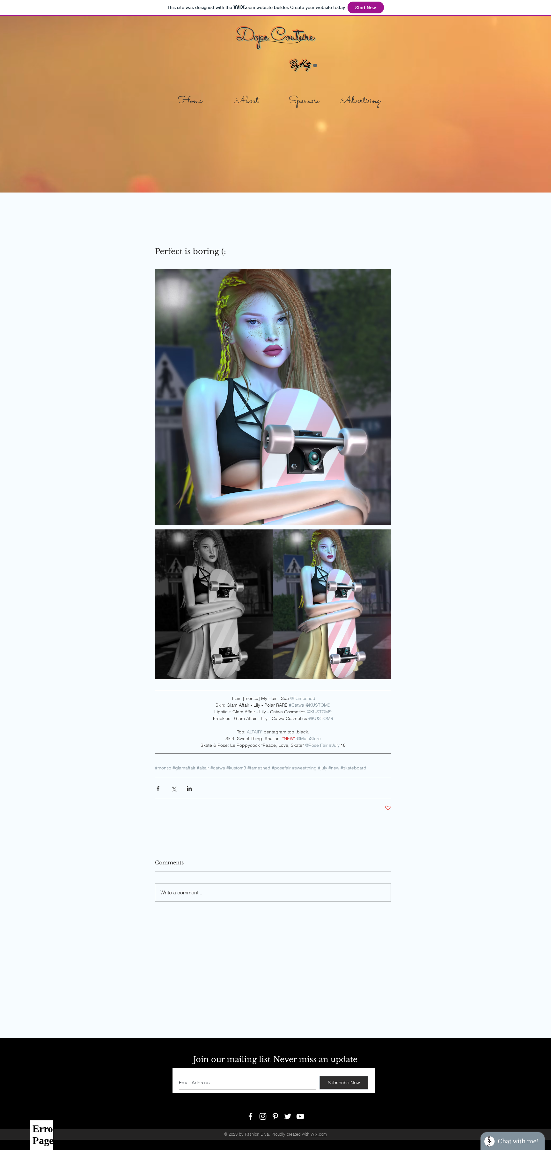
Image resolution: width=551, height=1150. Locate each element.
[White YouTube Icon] (300, 1116)
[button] (303, 98)
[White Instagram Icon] (263, 1116)
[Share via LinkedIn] (189, 788)
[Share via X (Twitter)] (174, 788)
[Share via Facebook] (158, 788)
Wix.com (319, 1134)
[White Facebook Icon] (250, 1116)
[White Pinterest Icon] (275, 1116)
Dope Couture (274, 36)
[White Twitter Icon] (287, 1116)
